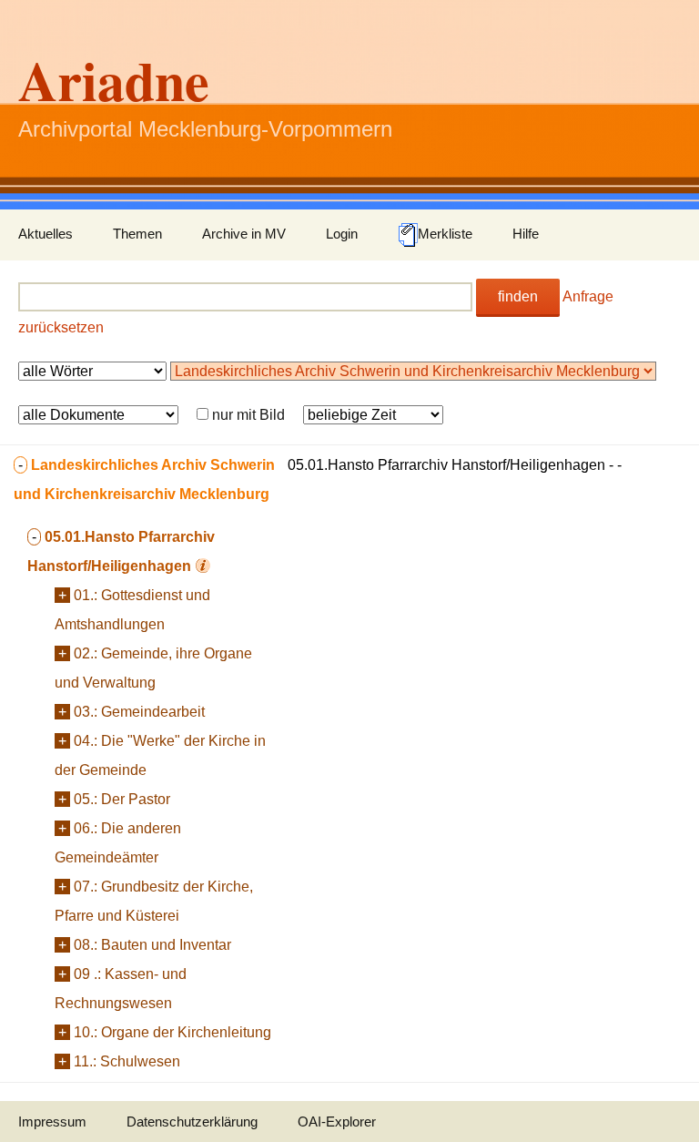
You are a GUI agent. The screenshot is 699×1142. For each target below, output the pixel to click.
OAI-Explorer (337, 1121)
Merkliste (445, 233)
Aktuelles (45, 233)
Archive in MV (244, 233)
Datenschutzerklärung (192, 1121)
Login (342, 233)
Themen (137, 233)
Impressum (52, 1121)
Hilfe (525, 233)
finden (518, 296)
